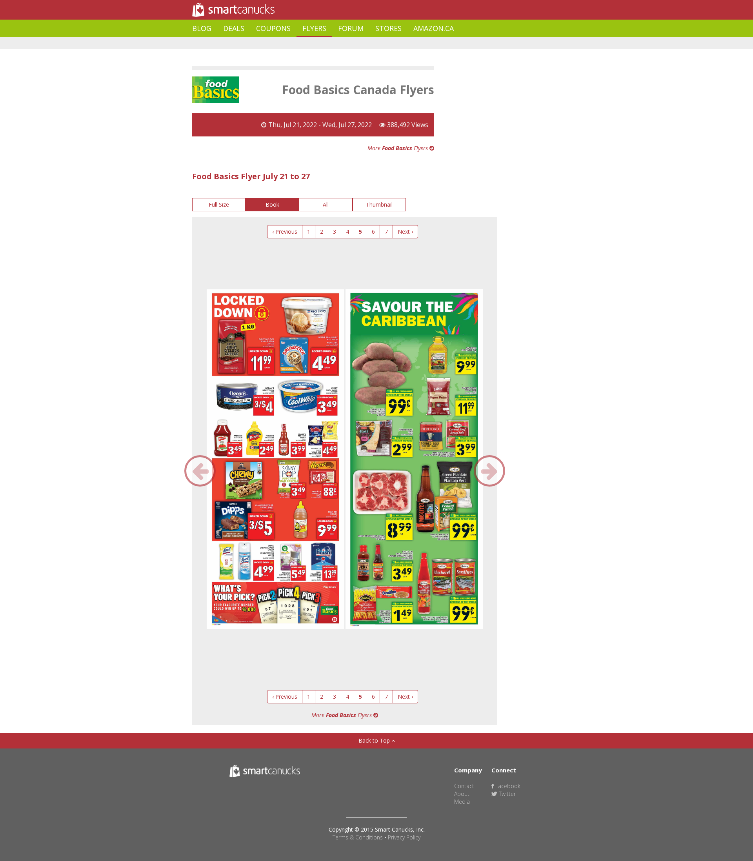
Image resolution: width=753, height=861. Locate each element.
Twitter (506, 793)
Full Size (219, 204)
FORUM (351, 28)
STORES (388, 28)
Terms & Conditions (358, 837)
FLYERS (314, 28)
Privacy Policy (404, 837)
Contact (464, 786)
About (461, 793)
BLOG (201, 28)
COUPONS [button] (273, 28)
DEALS (233, 28)
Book (272, 204)
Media (462, 801)
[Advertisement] (335, 43)
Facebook (507, 786)
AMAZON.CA (433, 28)
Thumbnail (379, 204)
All (326, 204)
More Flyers (398, 148)
